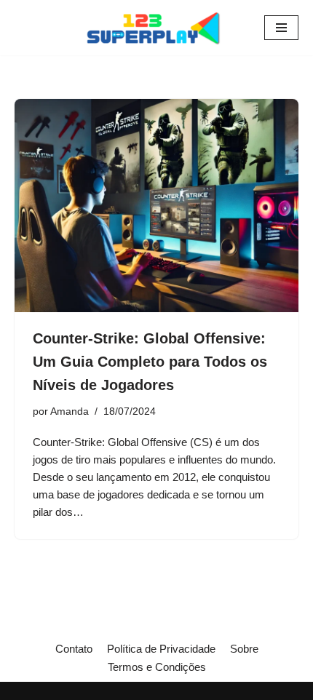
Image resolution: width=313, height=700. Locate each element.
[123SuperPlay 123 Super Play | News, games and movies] (156, 27)
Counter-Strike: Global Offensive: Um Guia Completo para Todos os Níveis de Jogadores (150, 361)
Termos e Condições (157, 667)
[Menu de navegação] (281, 27)
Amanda (69, 411)
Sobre (244, 649)
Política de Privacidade (161, 649)
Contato (73, 649)
